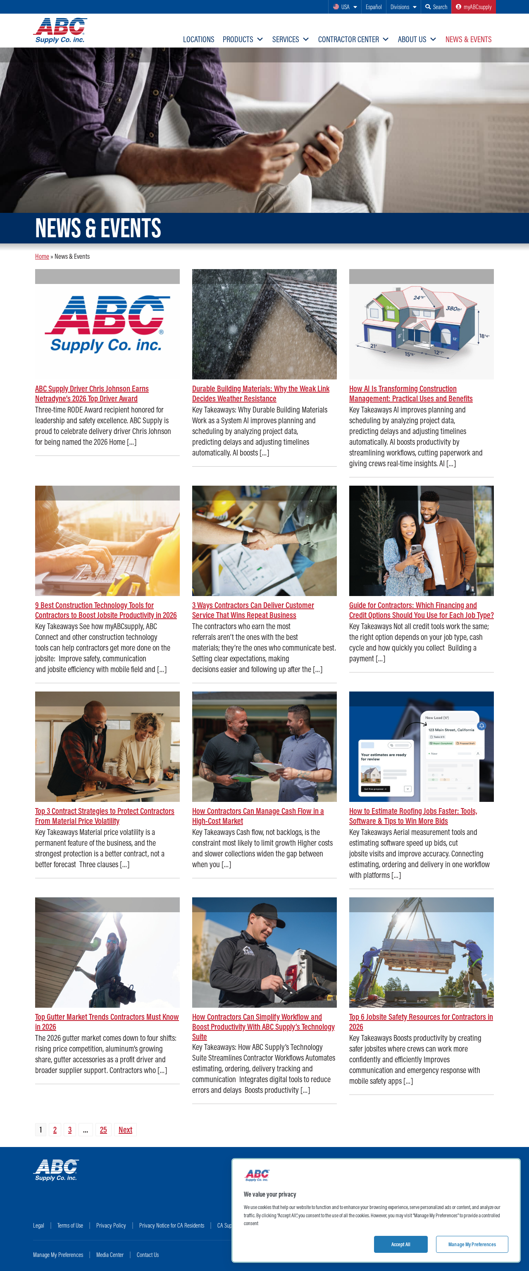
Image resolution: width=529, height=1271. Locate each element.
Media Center (110, 1255)
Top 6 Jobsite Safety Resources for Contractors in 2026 (421, 1021)
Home (42, 256)
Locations (198, 39)
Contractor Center (348, 39)
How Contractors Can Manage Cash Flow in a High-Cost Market (258, 816)
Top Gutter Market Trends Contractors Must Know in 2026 (107, 1021)
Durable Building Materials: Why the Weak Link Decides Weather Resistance (260, 393)
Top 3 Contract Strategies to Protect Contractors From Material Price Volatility (104, 816)
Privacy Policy (111, 1225)
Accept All (400, 1243)
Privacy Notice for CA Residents (171, 1225)
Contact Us (148, 1255)
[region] (376, 1210)
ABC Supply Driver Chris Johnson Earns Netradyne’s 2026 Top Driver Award (92, 393)
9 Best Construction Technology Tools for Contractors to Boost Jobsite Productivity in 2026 (106, 610)
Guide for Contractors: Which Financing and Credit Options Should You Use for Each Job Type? (421, 610)
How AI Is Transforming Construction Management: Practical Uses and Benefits (411, 393)
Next (125, 1129)
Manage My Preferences (58, 1255)
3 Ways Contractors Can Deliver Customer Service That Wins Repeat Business (253, 610)
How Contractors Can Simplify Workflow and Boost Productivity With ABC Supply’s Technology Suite (263, 1026)
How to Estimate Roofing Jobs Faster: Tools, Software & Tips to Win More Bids (413, 816)
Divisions (400, 7)
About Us (412, 39)
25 (103, 1129)
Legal (38, 1225)
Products (238, 39)
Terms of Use (70, 1225)
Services (285, 39)
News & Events (469, 39)
